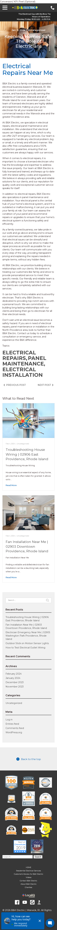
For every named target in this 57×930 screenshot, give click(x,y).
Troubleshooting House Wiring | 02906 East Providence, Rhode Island (27, 454)
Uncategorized (36, 30)
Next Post (44, 385)
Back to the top (31, 759)
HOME (28, 867)
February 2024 (14, 673)
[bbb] (40, 902)
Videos (28, 877)
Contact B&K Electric (28, 881)
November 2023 (15, 686)
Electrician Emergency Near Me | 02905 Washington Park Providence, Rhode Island (28, 635)
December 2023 (15, 682)
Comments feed (15, 728)
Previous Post (16, 385)
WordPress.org (14, 732)
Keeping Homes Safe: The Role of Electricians (28, 41)
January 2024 (13, 678)
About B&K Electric (29, 884)
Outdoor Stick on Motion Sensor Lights (27, 643)
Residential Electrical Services (28, 871)
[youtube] (24, 902)
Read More (11, 485)
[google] (32, 902)
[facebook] (17, 902)
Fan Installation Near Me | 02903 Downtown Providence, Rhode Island (27, 546)
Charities (28, 887)
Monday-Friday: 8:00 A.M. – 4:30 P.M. (34, 19)
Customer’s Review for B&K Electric (28, 874)
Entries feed (12, 723)
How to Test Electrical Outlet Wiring (25, 647)
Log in (9, 719)
